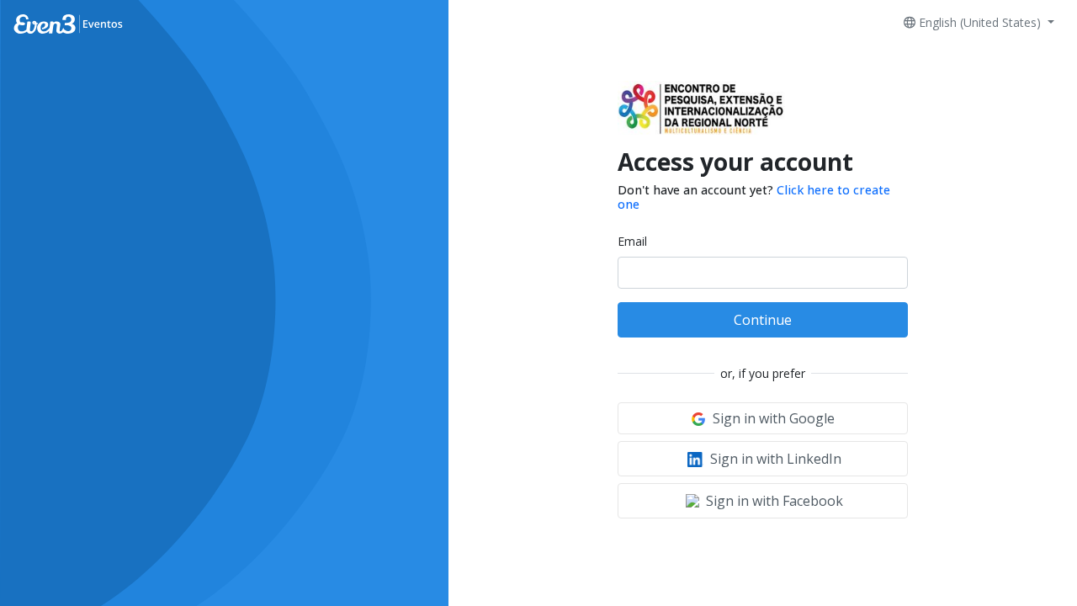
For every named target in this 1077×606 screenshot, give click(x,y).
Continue (763, 320)
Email (632, 241)
